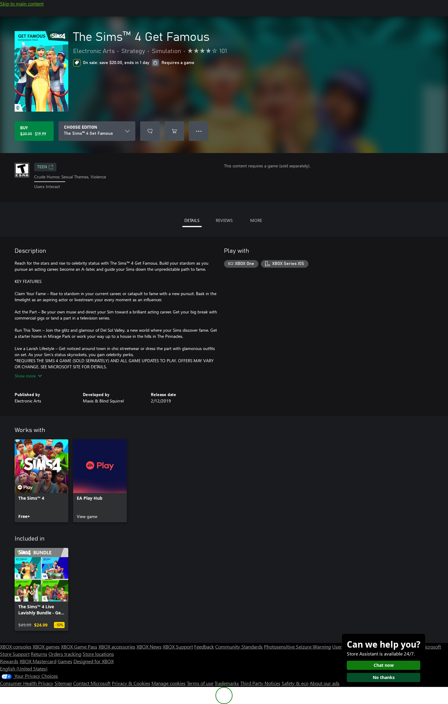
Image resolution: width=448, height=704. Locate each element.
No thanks (384, 677)
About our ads (325, 683)
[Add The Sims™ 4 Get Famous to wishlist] (150, 131)
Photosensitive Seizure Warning (297, 646)
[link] (41, 480)
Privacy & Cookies (131, 683)
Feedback (204, 646)
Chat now (384, 665)
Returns (39, 654)
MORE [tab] (256, 220)
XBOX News (149, 646)
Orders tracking (64, 654)
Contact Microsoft (92, 683)
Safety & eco (295, 683)
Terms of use (200, 683)
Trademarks (227, 683)
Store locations (98, 654)
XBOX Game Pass (79, 646)
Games (65, 661)
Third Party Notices (260, 683)
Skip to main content (22, 3)
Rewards (9, 661)
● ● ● (199, 131)
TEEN (42, 167)
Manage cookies (168, 683)
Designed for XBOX (93, 661)
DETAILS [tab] (191, 220)
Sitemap (63, 683)
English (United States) (24, 668)
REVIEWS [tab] (224, 220)
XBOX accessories (116, 646)
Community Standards (239, 646)
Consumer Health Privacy (26, 683)
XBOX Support (178, 646)
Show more (25, 376)
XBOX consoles (15, 646)
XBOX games (46, 646)
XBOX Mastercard (38, 661)
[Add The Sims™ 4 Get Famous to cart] (174, 131)
